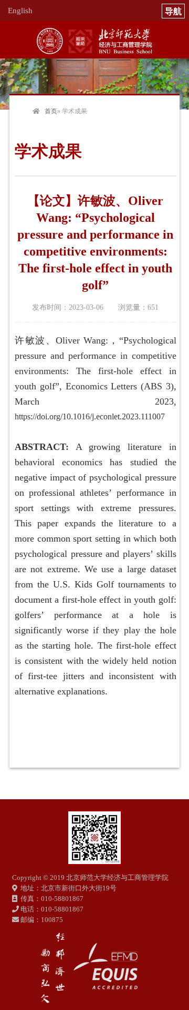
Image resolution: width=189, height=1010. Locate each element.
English (20, 10)
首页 (51, 111)
